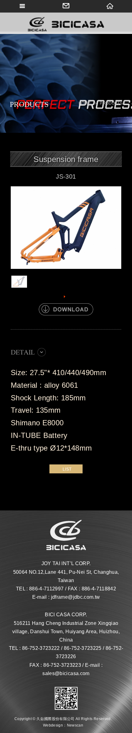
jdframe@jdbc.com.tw (75, 597)
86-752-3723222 (41, 648)
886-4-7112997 (46, 588)
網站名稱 (66, 24)
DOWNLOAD (66, 309)
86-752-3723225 (83, 648)
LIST (67, 469)
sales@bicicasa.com (65, 673)
